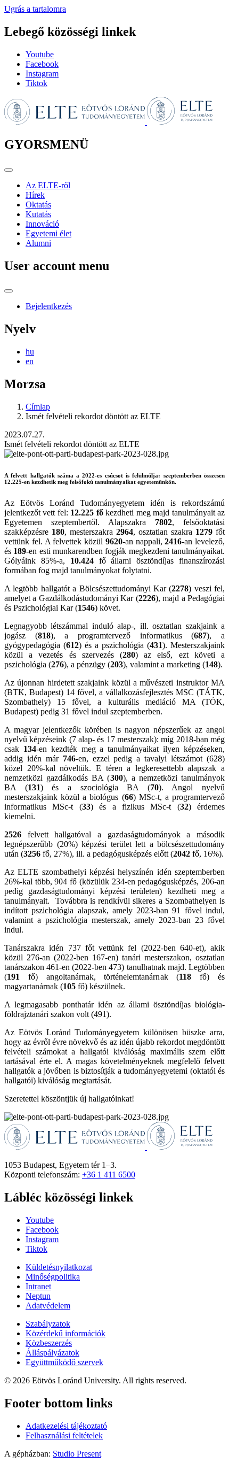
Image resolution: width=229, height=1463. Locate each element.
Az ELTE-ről (48, 185)
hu (30, 351)
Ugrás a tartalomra (35, 8)
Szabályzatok (48, 1323)
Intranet (38, 1286)
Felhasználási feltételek (64, 1435)
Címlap (38, 406)
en (30, 361)
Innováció (42, 223)
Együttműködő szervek (64, 1362)
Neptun (38, 1295)
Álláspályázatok (52, 1352)
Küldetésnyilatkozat (59, 1267)
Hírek (35, 194)
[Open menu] (8, 170)
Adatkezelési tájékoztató (66, 1425)
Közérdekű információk (65, 1333)
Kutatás (38, 214)
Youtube (40, 54)
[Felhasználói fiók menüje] (8, 290)
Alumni (38, 243)
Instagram (42, 73)
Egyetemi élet (48, 233)
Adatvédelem (48, 1305)
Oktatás (38, 204)
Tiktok (36, 83)
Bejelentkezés (49, 306)
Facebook (42, 63)
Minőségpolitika (53, 1276)
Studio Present (77, 1453)
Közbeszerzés (49, 1343)
